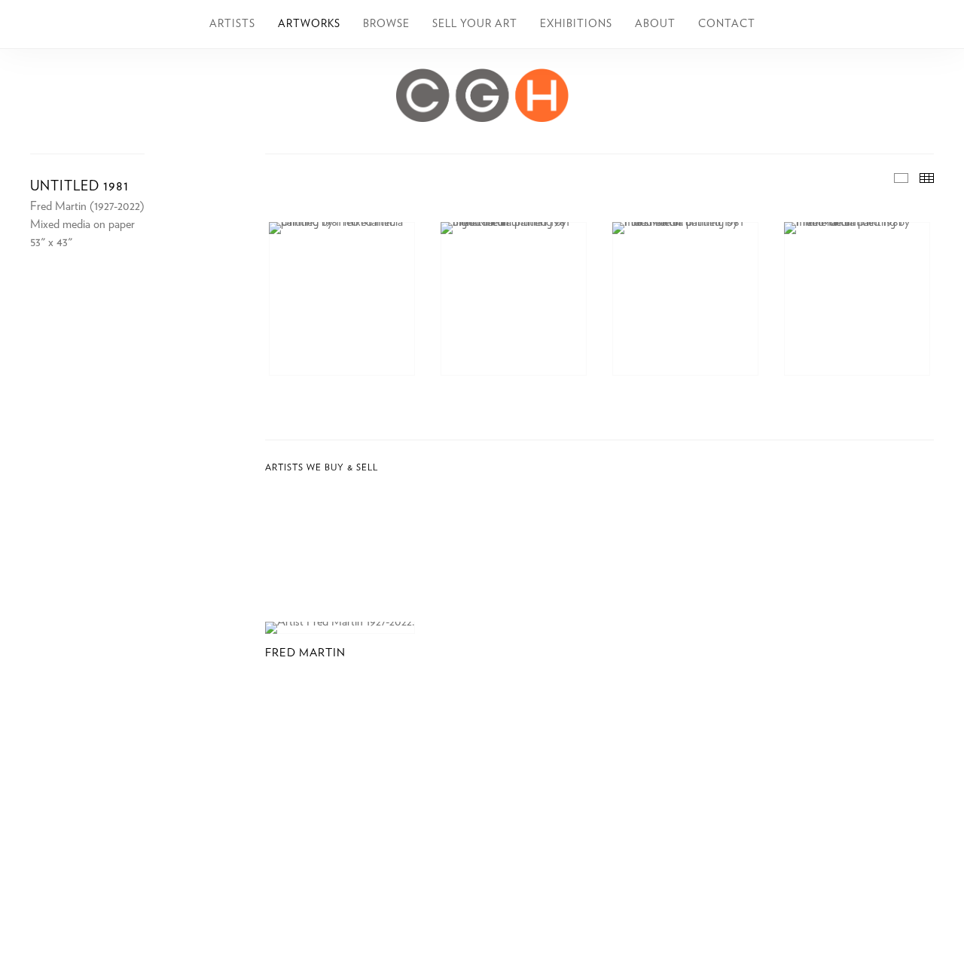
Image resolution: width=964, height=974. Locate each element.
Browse (386, 24)
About (655, 24)
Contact (726, 24)
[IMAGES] (901, 178)
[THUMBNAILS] (927, 178)
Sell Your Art (474, 24)
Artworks (309, 24)
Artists (232, 24)
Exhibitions (576, 24)
